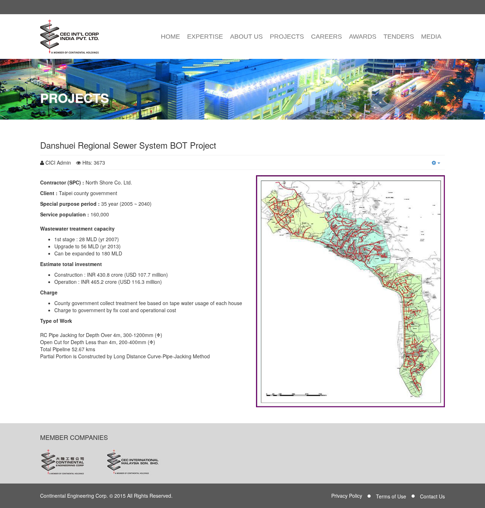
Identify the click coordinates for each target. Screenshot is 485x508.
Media (431, 36)
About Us (246, 36)
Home (170, 36)
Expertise (205, 36)
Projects (287, 36)
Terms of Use (391, 496)
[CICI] (69, 37)
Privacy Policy (346, 495)
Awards (362, 36)
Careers (326, 36)
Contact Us (432, 496)
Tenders (398, 36)
